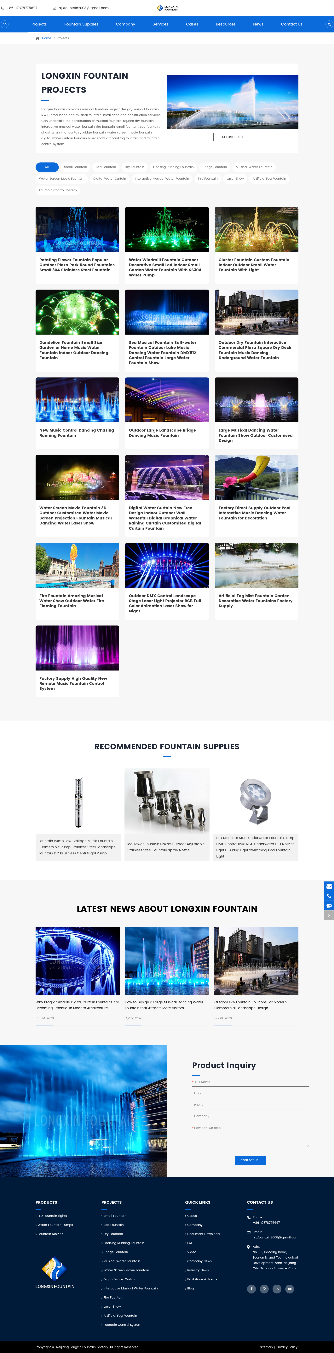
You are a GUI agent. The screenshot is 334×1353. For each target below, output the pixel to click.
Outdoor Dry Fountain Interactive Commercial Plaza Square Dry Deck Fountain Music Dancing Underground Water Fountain (255, 350)
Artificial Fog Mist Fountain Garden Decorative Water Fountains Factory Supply (256, 601)
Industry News (197, 1270)
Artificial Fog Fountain (120, 1315)
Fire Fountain (113, 1297)
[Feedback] (329, 905)
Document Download (203, 1234)
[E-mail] (329, 886)
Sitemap (266, 1347)
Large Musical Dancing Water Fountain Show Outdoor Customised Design (256, 435)
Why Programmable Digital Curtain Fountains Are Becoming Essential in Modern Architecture (77, 1005)
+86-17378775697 (22, 8)
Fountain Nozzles (50, 1234)
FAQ (189, 1243)
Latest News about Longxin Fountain (167, 909)
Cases (192, 24)
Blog (190, 1288)
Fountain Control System (122, 1324)
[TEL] (329, 896)
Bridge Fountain (115, 1252)
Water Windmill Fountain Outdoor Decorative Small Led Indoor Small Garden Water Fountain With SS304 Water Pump (165, 268)
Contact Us (291, 24)
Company (125, 24)
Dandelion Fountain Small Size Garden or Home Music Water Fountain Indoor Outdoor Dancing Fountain (73, 350)
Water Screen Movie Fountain (126, 1270)
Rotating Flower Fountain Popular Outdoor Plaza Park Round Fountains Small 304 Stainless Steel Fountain (77, 265)
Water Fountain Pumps (55, 1224)
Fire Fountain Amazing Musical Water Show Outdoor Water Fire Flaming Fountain (71, 601)
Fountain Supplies (81, 24)
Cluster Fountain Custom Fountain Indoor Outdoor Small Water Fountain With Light (254, 265)
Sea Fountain (113, 1224)
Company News (199, 1261)
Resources (226, 24)
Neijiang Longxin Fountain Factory (82, 1347)
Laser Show (112, 1306)
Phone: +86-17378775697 (266, 1220)
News (258, 24)
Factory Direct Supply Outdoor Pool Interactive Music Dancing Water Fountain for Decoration (254, 513)
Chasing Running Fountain (123, 1243)
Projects (39, 24)
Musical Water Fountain (121, 1261)
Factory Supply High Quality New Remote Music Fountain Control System (73, 684)
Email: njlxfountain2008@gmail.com (275, 1235)
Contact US (250, 1160)
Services (161, 24)
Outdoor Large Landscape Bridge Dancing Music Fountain (162, 433)
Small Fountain (114, 1215)
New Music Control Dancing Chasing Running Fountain (76, 433)
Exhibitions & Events (201, 1279)
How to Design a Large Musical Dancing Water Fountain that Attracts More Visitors (164, 1005)
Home (46, 38)
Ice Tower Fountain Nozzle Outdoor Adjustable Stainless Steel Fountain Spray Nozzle (166, 847)
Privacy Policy (286, 1347)
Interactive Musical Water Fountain (130, 1288)
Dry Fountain (113, 1234)
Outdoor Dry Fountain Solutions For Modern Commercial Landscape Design (250, 1005)
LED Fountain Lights (52, 1215)
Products (46, 1202)
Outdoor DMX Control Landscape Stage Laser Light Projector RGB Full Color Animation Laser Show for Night (165, 604)
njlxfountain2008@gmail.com (83, 8)
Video (191, 1252)
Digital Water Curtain (119, 1279)
